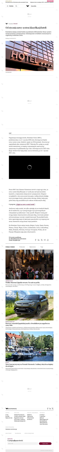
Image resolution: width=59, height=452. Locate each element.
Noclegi (15, 23)
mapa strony (9, 433)
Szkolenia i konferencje (11, 429)
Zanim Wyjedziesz (9, 280)
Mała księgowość (44, 419)
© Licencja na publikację (15, 237)
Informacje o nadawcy (19, 419)
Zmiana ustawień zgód (19, 416)
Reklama (29, 414)
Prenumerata (30, 418)
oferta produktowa (29, 433)
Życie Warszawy (44, 424)
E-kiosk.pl (42, 414)
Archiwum (29, 419)
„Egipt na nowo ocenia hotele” (25, 204)
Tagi (41, 247)
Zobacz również (10, 247)
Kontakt (7, 416)
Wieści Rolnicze (43, 422)
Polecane (22, 247)
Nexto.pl (42, 418)
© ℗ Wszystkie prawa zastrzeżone (17, 238)
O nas (7, 414)
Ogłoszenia (30, 416)
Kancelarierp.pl (43, 421)
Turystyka (11, 23)
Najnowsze (33, 247)
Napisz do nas (9, 418)
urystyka (33, 6)
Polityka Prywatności (19, 414)
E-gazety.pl (42, 416)
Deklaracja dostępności (19, 421)
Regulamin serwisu (18, 418)
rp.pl (10, 133)
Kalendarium (18, 433)
